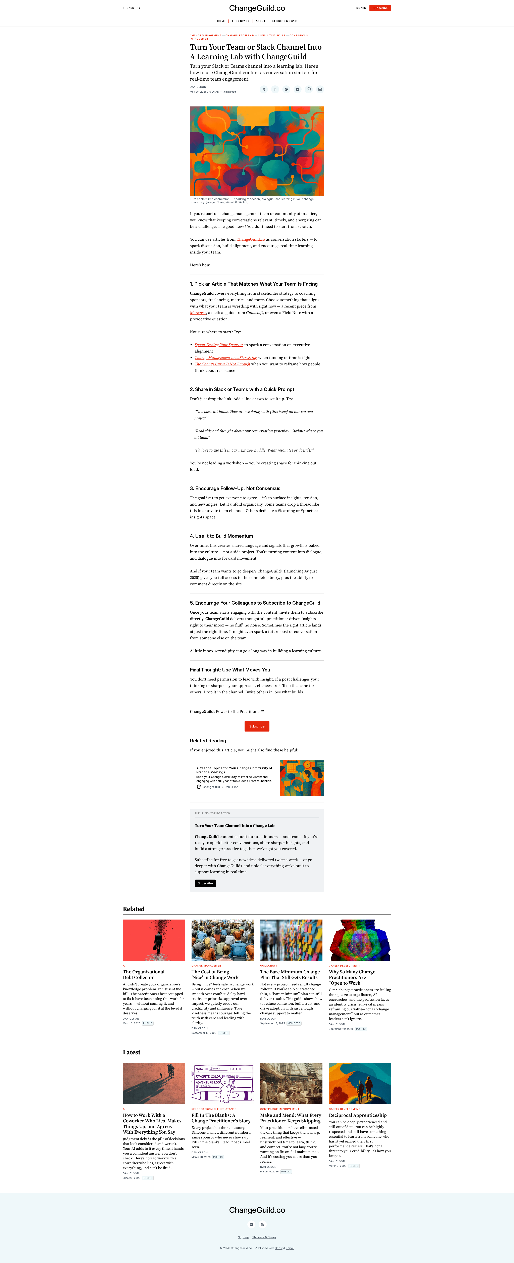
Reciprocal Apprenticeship (358, 1115)
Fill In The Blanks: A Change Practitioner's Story (221, 1118)
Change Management (205, 35)
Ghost (278, 1248)
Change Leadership (239, 35)
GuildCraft (268, 965)
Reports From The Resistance (214, 1109)
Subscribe (380, 8)
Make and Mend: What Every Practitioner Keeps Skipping (290, 1118)
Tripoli (290, 1248)
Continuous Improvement (279, 1109)
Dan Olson (198, 86)
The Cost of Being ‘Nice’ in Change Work (215, 974)
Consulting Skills (272, 35)
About (261, 20)
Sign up (243, 1237)
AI (124, 965)
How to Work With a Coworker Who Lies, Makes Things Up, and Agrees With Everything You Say (152, 1123)
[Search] (139, 8)
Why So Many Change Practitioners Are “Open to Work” (352, 977)
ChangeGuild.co (257, 8)
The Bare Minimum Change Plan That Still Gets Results (290, 974)
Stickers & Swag (284, 20)
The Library (240, 20)
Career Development (344, 965)
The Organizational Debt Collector (143, 974)
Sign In (361, 7)
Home (221, 20)
